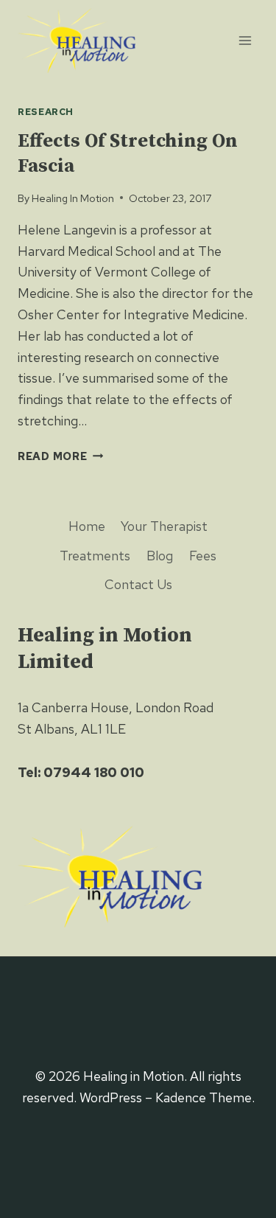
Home (86, 526)
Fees (202, 555)
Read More (60, 456)
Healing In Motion (73, 198)
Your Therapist (164, 526)
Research (46, 111)
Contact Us (138, 584)
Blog (159, 555)
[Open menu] (244, 40)
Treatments (95, 555)
